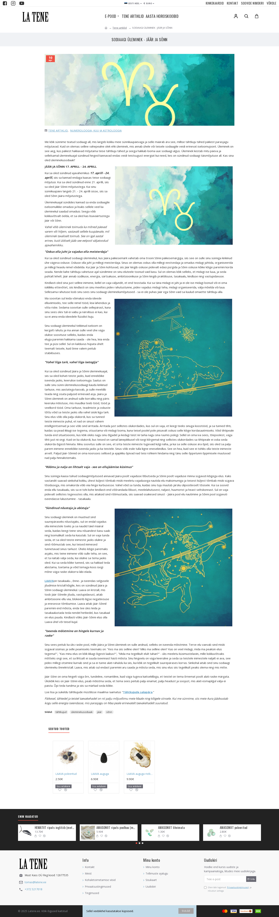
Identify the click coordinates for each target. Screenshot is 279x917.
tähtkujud (61, 712)
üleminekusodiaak (82, 712)
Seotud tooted (58, 729)
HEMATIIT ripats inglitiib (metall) (55, 828)
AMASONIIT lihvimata (171, 828)
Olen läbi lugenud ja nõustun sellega (229, 889)
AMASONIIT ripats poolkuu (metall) (116, 828)
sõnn (109, 712)
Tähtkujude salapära (137, 692)
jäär (99, 712)
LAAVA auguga (100, 774)
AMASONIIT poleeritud (233, 828)
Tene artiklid (120, 27)
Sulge (186, 910)
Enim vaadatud (28, 816)
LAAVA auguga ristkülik (140, 774)
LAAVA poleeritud (66, 774)
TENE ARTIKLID (58, 130)
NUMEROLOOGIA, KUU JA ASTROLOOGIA (96, 130)
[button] (136, 843)
